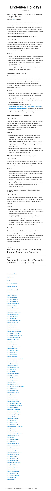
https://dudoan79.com (12, 352)
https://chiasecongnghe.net (13, 409)
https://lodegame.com (12, 380)
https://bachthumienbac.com (13, 329)
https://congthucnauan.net (13, 418)
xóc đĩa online (10, 277)
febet (8, 292)
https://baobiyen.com (12, 397)
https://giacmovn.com (12, 422)
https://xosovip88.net (12, 305)
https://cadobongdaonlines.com (14, 335)
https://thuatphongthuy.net (13, 454)
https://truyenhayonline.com (13, 467)
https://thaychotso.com (12, 390)
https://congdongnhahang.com (14, 414)
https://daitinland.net (11, 420)
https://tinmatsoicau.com (12, 314)
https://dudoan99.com (12, 356)
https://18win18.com (12, 295)
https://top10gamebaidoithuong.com (15, 386)
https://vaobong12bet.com (13, 333)
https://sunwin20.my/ (12, 274)
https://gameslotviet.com (13, 367)
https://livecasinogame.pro (13, 373)
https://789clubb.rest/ (12, 283)
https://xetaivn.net (11, 479)
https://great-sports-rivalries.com (15, 426)
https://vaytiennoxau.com (13, 471)
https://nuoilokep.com (12, 388)
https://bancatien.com (12, 327)
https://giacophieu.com (12, 424)
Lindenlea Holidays (25, 7)
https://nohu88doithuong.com (14, 320)
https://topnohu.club (11, 318)
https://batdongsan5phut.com (14, 403)
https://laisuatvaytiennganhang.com (15, 433)
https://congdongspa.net (12, 416)
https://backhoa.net (11, 394)
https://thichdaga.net (11, 310)
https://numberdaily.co (12, 441)
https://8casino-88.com (12, 297)
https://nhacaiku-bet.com (12, 361)
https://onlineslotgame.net (13, 303)
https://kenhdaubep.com (12, 431)
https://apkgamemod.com (13, 392)
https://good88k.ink (11, 369)
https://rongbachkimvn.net (13, 308)
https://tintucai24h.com (12, 458)
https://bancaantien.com (12, 316)
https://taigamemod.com (12, 448)
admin (14, 19)
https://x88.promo (11, 341)
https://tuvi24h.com (11, 469)
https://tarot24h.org (11, 450)
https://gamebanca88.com (13, 363)
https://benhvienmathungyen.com (14, 405)
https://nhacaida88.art (12, 354)
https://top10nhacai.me (12, 301)
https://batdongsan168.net (13, 401)
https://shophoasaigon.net (13, 443)
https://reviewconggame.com (14, 312)
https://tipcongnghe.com (12, 460)
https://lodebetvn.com (12, 378)
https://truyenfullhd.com (12, 464)
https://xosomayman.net (12, 322)
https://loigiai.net (11, 437)
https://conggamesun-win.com (14, 346)
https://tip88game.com (12, 350)
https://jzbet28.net (11, 371)
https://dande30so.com (12, 348)
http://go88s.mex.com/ (12, 289)
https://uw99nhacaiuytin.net (13, 337)
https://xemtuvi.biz (11, 477)
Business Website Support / (19, 488)
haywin (8, 280)
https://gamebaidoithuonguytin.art (15, 358)
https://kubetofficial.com (12, 375)
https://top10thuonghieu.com (13, 462)
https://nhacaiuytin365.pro (13, 339)
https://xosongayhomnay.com (14, 331)
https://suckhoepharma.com (13, 445)
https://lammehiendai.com (13, 435)
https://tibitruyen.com (12, 456)
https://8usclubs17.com (12, 299)
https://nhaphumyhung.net (13, 439)
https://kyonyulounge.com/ (15, 106)
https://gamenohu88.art (12, 365)
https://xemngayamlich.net (13, 475)
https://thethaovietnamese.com (14, 452)
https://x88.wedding (11, 324)
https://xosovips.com (12, 344)
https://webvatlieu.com (12, 473)
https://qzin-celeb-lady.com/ (28, 106)
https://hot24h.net (11, 428)
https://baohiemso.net (12, 399)
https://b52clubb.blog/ (12, 286)
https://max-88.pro (11, 382)
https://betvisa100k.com (12, 407)
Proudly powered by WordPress (31, 488)
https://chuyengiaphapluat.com (14, 411)
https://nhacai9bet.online (12, 384)
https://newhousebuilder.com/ (20, 108)
